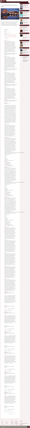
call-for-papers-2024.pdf (14, 25)
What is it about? (12, 421)
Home (1, 3)
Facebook (17, 423)
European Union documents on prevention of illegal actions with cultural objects (26, 52)
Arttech (2, 423)
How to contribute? (12, 423)
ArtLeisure (7, 423)
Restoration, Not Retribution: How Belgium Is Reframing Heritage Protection (25, 12)
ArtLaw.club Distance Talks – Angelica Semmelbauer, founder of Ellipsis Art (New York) (26, 60)
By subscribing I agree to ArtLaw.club (23, 423)
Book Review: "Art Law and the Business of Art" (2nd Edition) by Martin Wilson (26, 42)
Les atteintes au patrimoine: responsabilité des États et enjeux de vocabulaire (25, 5)
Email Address (21, 421)
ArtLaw (6, 421)
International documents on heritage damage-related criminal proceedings (25, 50)
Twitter (16, 421)
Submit (6, 38)
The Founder (12, 422)
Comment (5, 33)
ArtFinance (7, 422)
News (2, 421)
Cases (2, 422)
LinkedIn (17, 422)
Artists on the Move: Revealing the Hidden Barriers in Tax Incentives (25, 30)
